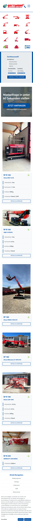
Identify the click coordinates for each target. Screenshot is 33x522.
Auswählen (4, 519)
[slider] (8, 73)
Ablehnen (20, 519)
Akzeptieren (28, 519)
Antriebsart (10, 59)
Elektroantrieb (13, 64)
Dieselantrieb (13, 62)
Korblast (20, 68)
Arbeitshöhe (11, 68)
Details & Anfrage (16, 201)
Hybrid (11, 66)
